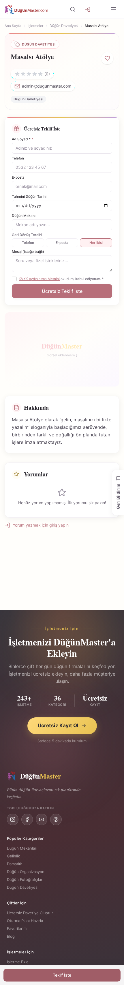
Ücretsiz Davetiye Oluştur (30, 912)
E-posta (18, 177)
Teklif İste (62, 975)
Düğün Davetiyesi (64, 25)
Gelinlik (13, 856)
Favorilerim (17, 928)
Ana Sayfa (13, 25)
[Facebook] (27, 819)
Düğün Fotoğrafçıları (25, 879)
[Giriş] (87, 9)
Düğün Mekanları (22, 848)
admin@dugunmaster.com (46, 86)
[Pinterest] (56, 819)
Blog (11, 936)
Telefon (18, 158)
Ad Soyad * (22, 139)
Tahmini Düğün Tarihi (29, 196)
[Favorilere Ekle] (107, 58)
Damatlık (14, 863)
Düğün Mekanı (23, 215)
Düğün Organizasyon (25, 871)
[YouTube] (41, 819)
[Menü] (113, 9)
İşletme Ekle (18, 961)
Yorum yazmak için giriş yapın (41, 525)
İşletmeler (35, 25)
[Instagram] (12, 819)
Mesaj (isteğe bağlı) (28, 251)
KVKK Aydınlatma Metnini (39, 279)
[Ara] (72, 9)
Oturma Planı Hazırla (25, 920)
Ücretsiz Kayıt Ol (58, 725)
